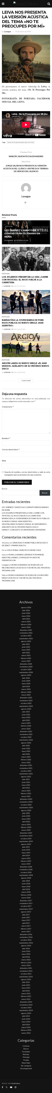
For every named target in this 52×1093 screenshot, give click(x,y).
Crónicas (26, 1046)
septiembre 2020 (26, 807)
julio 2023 (26, 712)
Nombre (6, 438)
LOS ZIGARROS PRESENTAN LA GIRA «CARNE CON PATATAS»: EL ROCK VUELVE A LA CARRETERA (25, 280)
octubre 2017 (26, 906)
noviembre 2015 (26, 971)
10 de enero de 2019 (23, 32)
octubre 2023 (26, 703)
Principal (26, 1057)
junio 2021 (26, 782)
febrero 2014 (26, 1030)
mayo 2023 (26, 717)
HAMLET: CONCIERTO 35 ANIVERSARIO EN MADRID (24, 530)
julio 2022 (26, 745)
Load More (26, 380)
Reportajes (26, 1063)
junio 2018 (26, 883)
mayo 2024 (26, 683)
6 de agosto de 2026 (21, 240)
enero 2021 (26, 796)
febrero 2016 (26, 962)
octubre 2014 (26, 1007)
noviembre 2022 (26, 734)
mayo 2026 (26, 616)
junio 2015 (26, 985)
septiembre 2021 (26, 774)
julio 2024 (26, 678)
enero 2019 (26, 864)
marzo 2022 (26, 757)
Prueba (26, 1060)
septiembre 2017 (26, 909)
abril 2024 (26, 686)
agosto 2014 (26, 1013)
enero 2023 (26, 729)
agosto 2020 (26, 810)
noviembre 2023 (26, 700)
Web (4, 461)
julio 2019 (26, 847)
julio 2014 (26, 1016)
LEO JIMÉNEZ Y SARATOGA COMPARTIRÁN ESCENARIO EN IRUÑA (22, 233)
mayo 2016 (26, 954)
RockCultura (16, 1083)
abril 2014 (26, 1024)
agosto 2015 (26, 979)
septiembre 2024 (26, 672)
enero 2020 (26, 830)
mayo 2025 (26, 650)
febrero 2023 (26, 726)
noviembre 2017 (26, 903)
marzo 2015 (26, 993)
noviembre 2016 (26, 937)
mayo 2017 (26, 920)
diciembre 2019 (26, 833)
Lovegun (7, 32)
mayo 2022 (26, 751)
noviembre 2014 (26, 1005)
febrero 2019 (26, 861)
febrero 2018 (26, 895)
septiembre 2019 (26, 841)
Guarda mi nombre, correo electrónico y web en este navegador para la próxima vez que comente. (27, 473)
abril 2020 (26, 822)
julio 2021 (26, 779)
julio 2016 (26, 948)
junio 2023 (26, 714)
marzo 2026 (26, 621)
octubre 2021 (26, 771)
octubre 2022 (26, 737)
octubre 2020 (26, 805)
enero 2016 (26, 965)
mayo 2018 (26, 886)
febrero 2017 (26, 929)
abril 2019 (26, 855)
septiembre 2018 (26, 875)
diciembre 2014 (26, 1002)
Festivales (26, 1051)
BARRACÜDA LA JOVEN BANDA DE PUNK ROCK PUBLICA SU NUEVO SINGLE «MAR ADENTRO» (23, 323)
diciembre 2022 (26, 731)
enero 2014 (26, 1033)
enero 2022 (26, 762)
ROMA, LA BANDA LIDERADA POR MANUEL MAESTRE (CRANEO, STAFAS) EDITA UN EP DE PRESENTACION (23, 557)
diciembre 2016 (26, 934)
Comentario (8, 407)
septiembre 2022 (26, 740)
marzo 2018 (26, 892)
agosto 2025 (26, 641)
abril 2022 (26, 754)
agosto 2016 (26, 945)
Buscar (4, 489)
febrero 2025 (26, 658)
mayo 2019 (26, 853)
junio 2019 (26, 850)
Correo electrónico (11, 449)
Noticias (8, 226)
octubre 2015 (26, 974)
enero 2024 (26, 695)
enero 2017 (26, 931)
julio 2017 (26, 915)
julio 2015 (26, 982)
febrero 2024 (26, 692)
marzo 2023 (26, 723)
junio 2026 (26, 613)
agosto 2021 (26, 776)
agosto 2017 (26, 912)
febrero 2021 (26, 793)
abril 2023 (26, 720)
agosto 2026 (26, 607)
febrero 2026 (26, 624)
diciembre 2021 (26, 765)
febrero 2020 (26, 827)
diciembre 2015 (26, 968)
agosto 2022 (26, 743)
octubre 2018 (26, 872)
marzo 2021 (26, 791)
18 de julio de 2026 (19, 286)
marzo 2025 (26, 655)
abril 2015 (26, 991)
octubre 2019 (26, 838)
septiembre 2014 (26, 1010)
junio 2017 (26, 917)
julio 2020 (26, 813)
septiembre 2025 (26, 638)
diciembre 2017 (26, 900)
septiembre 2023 (26, 706)
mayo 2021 (26, 785)
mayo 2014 (26, 1022)
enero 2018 (26, 898)
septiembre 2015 (26, 977)
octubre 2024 (26, 669)
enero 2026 (26, 627)
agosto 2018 (26, 878)
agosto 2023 (26, 709)
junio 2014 (26, 1019)
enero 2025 (26, 661)
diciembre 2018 (26, 867)
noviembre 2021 (26, 768)
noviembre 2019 (26, 836)
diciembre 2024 (26, 664)
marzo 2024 (26, 689)
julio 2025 (26, 644)
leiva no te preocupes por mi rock (21, 142)
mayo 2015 (26, 988)
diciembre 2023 (26, 698)
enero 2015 (26, 999)
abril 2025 (26, 652)
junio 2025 (26, 647)
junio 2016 (26, 951)
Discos (26, 1049)
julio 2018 (26, 881)
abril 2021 (26, 788)
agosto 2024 (26, 675)
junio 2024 (26, 681)
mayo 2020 (26, 819)
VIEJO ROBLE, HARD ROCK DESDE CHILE (24, 550)
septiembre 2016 (26, 943)
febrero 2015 (26, 996)
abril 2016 (26, 957)
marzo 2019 (26, 858)
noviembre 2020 (26, 802)
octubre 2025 (26, 636)
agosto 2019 (26, 844)
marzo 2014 (26, 1027)
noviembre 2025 (26, 633)
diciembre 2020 (26, 799)
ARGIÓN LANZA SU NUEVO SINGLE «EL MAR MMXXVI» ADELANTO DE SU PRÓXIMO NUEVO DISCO (25, 366)
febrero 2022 (26, 760)
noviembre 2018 (26, 869)
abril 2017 (26, 923)
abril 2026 (26, 619)
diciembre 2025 (26, 630)
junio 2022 (26, 748)
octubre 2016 (26, 940)
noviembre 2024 (26, 667)
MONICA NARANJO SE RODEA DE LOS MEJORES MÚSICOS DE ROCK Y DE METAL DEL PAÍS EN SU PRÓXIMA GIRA (26, 568)
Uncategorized (26, 1068)
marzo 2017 (26, 926)
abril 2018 (26, 889)
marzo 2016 (26, 960)
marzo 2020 (26, 824)
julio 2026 (26, 610)
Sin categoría (26, 1066)
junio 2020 (26, 816)
